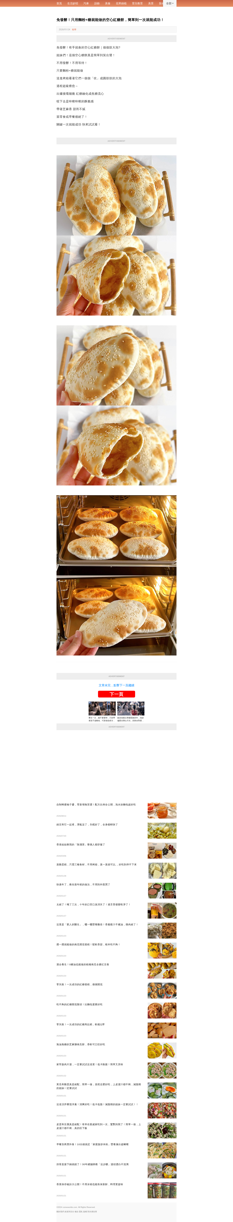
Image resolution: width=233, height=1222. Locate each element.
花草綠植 (121, 3)
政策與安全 (69, 1212)
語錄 (97, 3)
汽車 (86, 3)
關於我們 (60, 1212)
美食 (107, 3)
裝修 (161, 3)
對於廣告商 (92, 1212)
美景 (151, 3)
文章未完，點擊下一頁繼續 (116, 685)
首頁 (59, 3)
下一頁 (116, 694)
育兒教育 (137, 3)
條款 (76, 1212)
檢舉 (74, 29)
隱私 (81, 1212)
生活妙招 (72, 3)
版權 (85, 1212)
